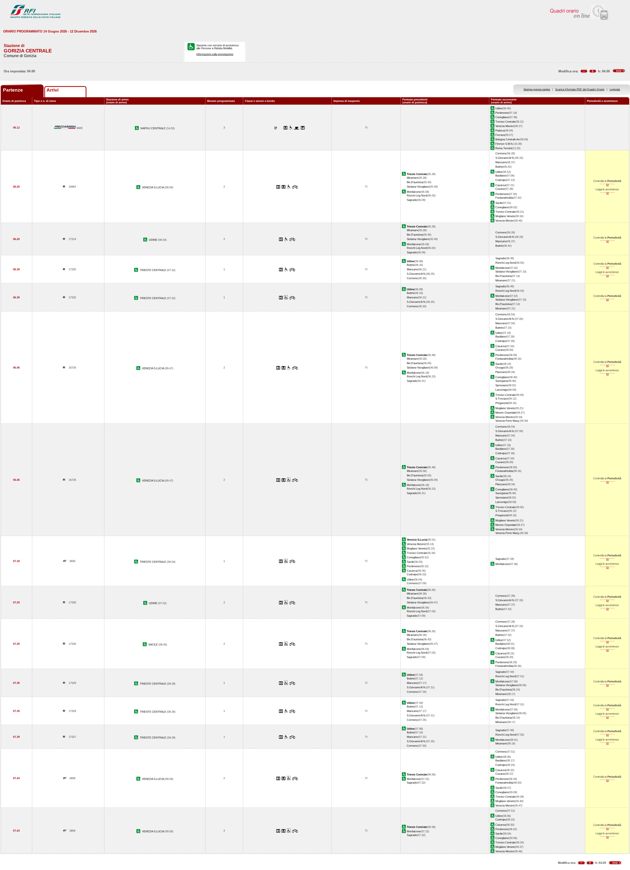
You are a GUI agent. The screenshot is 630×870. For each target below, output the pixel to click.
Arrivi (53, 90)
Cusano (500, 188)
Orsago (499, 367)
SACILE (153, 644)
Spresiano (501, 385)
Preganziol (501, 403)
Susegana (501, 380)
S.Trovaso (501, 398)
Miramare (412, 177)
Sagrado (412, 199)
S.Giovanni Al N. (505, 157)
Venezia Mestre (504, 126)
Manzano (500, 162)
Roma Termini (503, 148)
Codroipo (500, 179)
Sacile (499, 202)
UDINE (153, 239)
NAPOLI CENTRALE (153, 128)
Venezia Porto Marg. (507, 420)
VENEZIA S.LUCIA (153, 187)
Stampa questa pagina (536, 89)
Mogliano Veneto (505, 216)
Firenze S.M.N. (504, 143)
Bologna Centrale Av (507, 139)
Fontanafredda (504, 197)
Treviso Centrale (505, 121)
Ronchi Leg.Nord (417, 195)
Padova (499, 130)
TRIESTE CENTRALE (153, 270)
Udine (498, 108)
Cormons (500, 153)
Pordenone (501, 112)
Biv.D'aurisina (415, 182)
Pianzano (500, 372)
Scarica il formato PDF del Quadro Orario (579, 89)
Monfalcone (414, 191)
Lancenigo (501, 389)
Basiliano (500, 175)
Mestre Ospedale (505, 412)
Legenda (615, 89)
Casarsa (500, 185)
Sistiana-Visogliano (418, 186)
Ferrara (499, 134)
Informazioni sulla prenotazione (214, 54)
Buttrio (499, 166)
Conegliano (502, 117)
